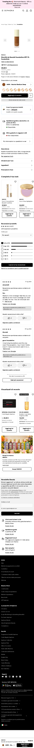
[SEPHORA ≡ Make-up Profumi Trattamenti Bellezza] (9, 10)
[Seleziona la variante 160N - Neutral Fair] (22, 90)
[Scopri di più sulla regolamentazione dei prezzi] (7, 72)
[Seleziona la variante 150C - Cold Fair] (19, 90)
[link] (17, 265)
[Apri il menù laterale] (2, 10)
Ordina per (4, 232)
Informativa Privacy (17, 490)
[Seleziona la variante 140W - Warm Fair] (15, 90)
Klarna (28, 76)
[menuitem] (27, 10)
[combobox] (17, 235)
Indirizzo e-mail (5, 502)
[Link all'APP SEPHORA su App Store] (17, 685)
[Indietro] (5, 40)
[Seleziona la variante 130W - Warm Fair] (11, 90)
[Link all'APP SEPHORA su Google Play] (7, 685)
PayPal (23, 76)
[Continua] (29, 40)
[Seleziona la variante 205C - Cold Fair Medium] (30, 90)
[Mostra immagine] (17, 39)
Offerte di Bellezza (28, 690)
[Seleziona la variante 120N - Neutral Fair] (7, 90)
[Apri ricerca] (23, 10)
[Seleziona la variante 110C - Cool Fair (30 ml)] (3, 90)
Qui (2, 691)
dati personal (14, 492)
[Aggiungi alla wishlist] (15, 181)
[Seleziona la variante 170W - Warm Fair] (26, 90)
